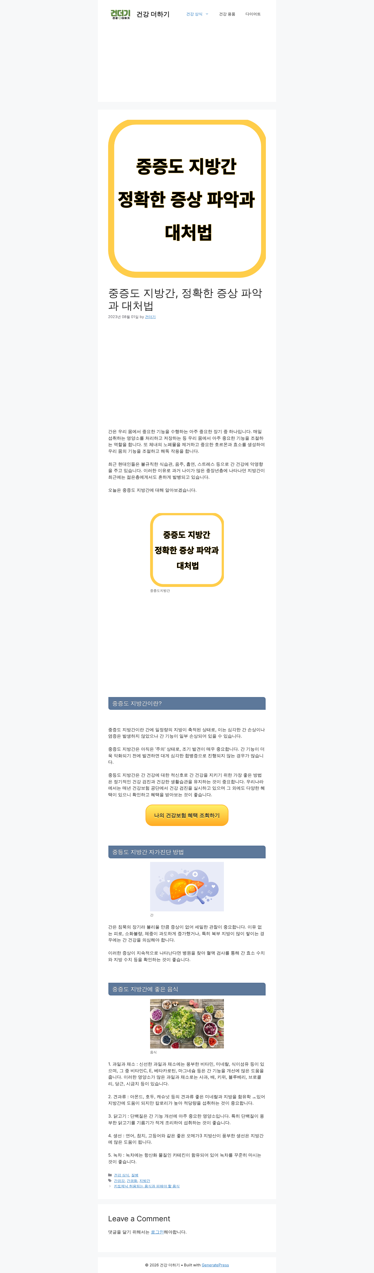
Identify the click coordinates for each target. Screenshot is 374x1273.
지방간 (144, 1180)
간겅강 (119, 1180)
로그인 (157, 1232)
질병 (134, 1175)
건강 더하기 (153, 14)
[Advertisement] (187, 66)
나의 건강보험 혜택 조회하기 (187, 815)
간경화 (132, 1180)
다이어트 (253, 13)
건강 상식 (194, 13)
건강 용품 (227, 13)
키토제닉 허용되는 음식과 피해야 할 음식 (147, 1186)
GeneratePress (215, 1265)
